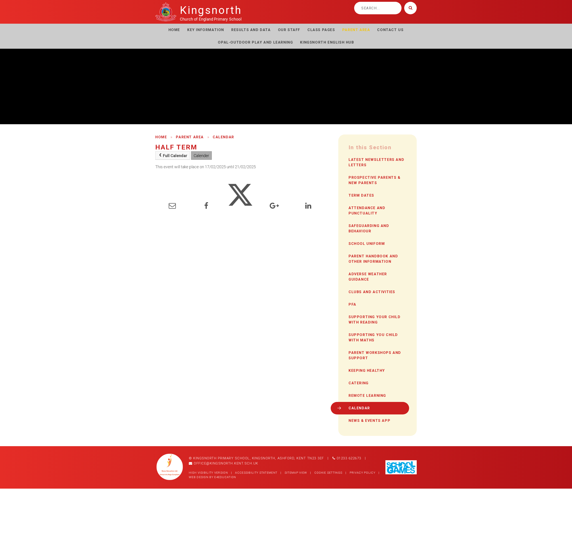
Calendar (223, 137)
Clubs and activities (372, 292)
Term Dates (361, 195)
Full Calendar (175, 155)
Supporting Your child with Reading (375, 319)
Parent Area (190, 137)
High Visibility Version (208, 472)
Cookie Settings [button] (328, 472)
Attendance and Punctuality (367, 210)
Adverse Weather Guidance (368, 277)
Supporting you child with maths (373, 337)
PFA (352, 304)
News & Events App (369, 420)
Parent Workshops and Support (375, 355)
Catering (359, 383)
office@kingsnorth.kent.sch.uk (225, 463)
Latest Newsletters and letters (376, 162)
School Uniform (367, 244)
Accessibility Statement (256, 472)
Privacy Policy (362, 472)
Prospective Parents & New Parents (375, 180)
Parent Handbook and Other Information (373, 259)
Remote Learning (367, 395)
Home (161, 137)
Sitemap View (296, 472)
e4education (225, 477)
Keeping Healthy (367, 370)
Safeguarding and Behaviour (369, 228)
